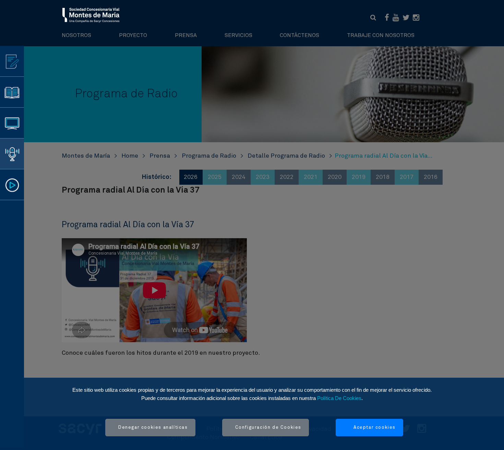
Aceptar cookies (374, 427)
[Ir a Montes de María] (91, 14)
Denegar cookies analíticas (153, 427)
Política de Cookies (339, 398)
